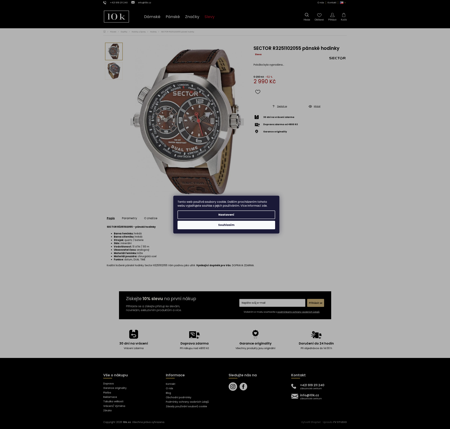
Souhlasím (226, 225)
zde (264, 206)
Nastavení (226, 215)
